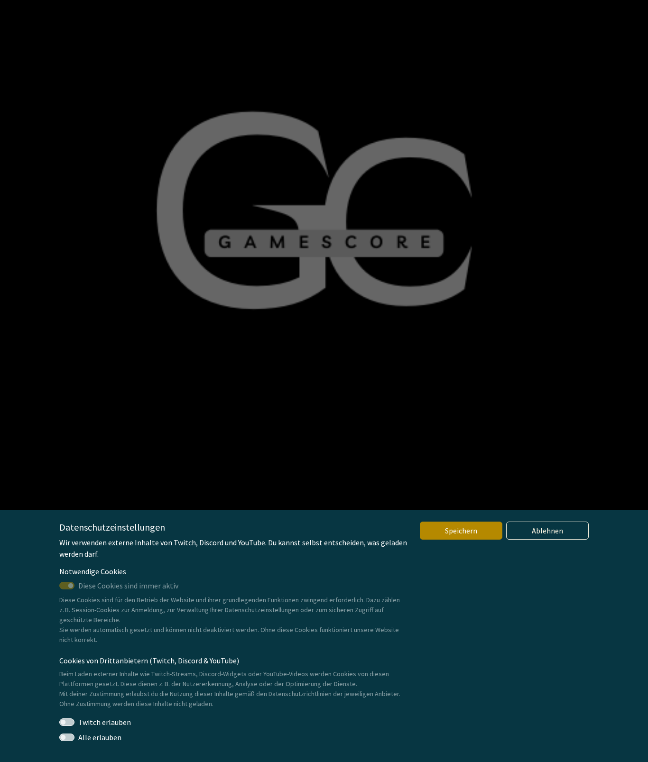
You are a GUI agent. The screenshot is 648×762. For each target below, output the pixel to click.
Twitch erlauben (104, 722)
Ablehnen (547, 530)
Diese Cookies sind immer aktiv (128, 585)
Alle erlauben (99, 737)
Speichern (461, 530)
